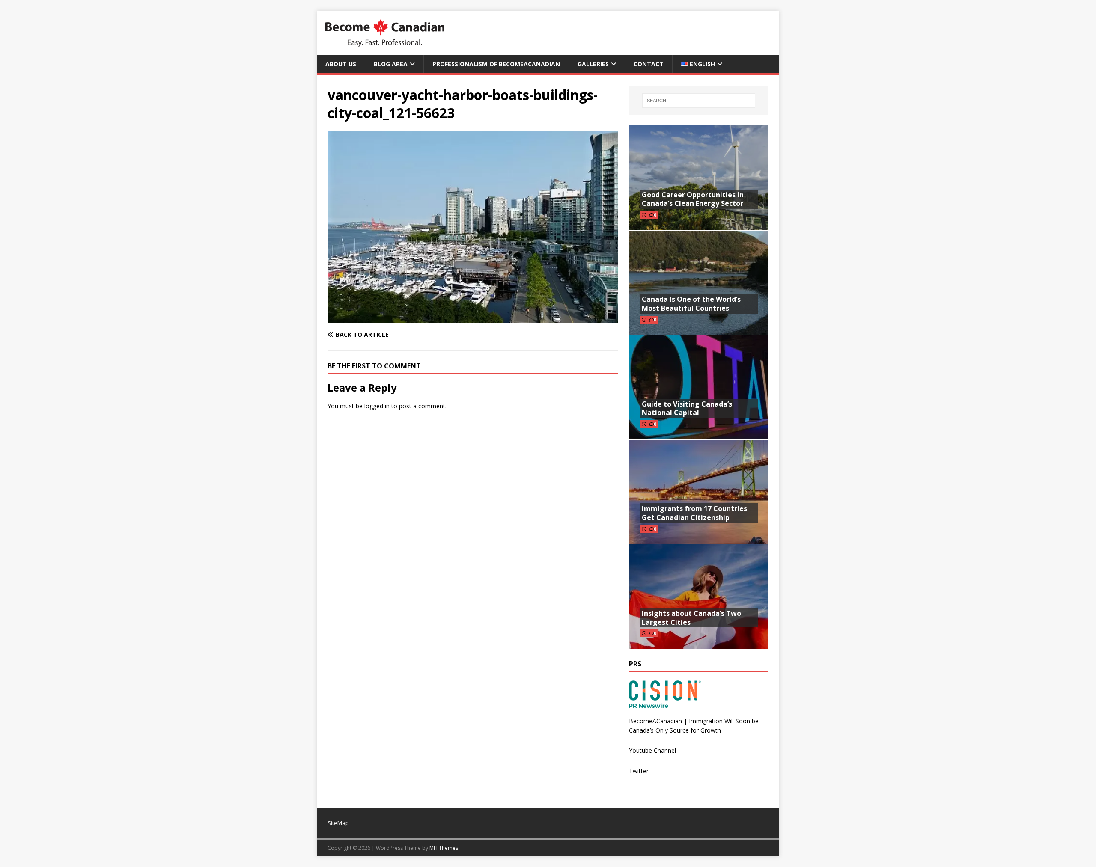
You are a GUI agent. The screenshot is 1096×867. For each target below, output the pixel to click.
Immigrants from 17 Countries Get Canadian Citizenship (694, 513)
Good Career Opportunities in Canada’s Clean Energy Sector (693, 199)
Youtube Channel (652, 750)
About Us (340, 64)
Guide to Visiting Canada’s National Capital (687, 408)
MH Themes (443, 848)
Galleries (593, 64)
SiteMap (338, 823)
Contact (649, 64)
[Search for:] (699, 100)
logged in (377, 406)
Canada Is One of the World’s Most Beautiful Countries (691, 303)
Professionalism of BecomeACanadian (496, 64)
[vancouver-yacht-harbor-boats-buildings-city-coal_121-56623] (473, 318)
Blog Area (391, 64)
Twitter (639, 771)
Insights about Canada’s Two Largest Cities (691, 618)
